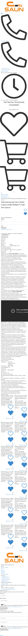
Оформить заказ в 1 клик (6, 229)
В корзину (4, 227)
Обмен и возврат (5, 574)
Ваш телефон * (3, 598)
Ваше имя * (2, 593)
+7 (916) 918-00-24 (5, 70)
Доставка (3, 571)
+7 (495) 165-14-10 (5, 68)
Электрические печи (5, 197)
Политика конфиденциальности (8, 589)
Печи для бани (4, 195)
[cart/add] (12, 417)
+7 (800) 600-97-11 (5, 41)
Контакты (3, 573)
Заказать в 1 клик (9, 418)
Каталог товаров (4, 194)
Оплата (2, 570)
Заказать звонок (4, 71)
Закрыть (2, 635)
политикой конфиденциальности (15, 606)
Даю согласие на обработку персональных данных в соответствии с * (14, 605)
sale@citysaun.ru (4, 581)
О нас (2, 568)
